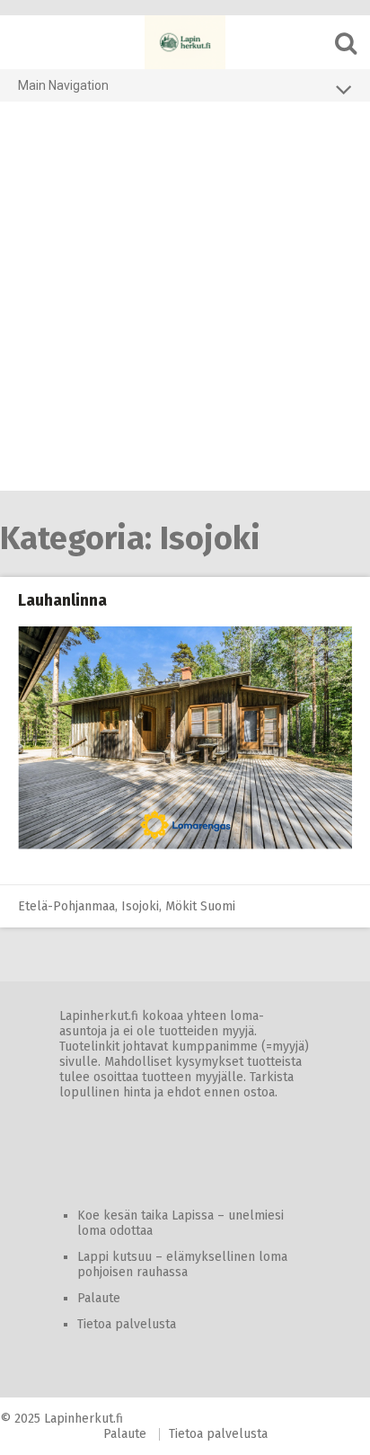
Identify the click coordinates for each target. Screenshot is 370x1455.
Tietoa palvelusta (126, 1324)
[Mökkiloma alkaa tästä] (185, 42)
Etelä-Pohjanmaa (66, 906)
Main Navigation (63, 85)
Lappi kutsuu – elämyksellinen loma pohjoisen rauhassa (182, 1264)
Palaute (98, 1298)
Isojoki (140, 906)
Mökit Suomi (200, 906)
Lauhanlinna (62, 600)
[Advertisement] (185, 296)
